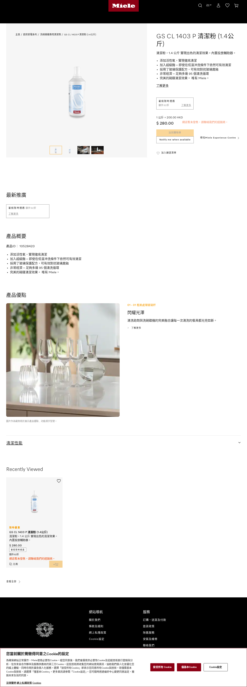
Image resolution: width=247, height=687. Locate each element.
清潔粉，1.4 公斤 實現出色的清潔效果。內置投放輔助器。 (33, 538)
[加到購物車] (56, 564)
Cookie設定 (215, 667)
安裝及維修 (150, 639)
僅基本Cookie (189, 667)
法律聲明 (11, 683)
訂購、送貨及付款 (154, 620)
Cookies (36, 683)
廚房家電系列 (30, 35)
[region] (123, 667)
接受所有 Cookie (162, 667)
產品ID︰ (12, 246)
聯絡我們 (149, 645)
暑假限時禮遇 (18, 550)
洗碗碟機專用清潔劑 (50, 35)
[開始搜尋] (200, 5)
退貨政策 (149, 626)
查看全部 (11, 582)
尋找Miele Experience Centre (218, 138)
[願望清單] (227, 6)
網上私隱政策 (97, 632)
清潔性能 (14, 443)
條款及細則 (96, 626)
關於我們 (95, 620)
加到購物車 (175, 133)
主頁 (17, 35)
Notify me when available (175, 140)
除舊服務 (149, 632)
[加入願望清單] (59, 480)
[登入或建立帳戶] (218, 6)
